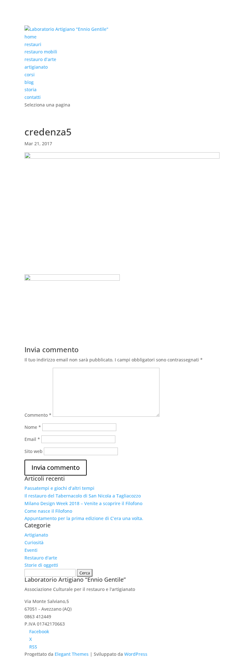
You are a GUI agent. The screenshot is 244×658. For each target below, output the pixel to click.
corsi (29, 75)
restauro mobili (40, 52)
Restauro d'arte (40, 558)
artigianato (36, 67)
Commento (37, 415)
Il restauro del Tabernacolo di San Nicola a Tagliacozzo (82, 496)
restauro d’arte (40, 59)
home (30, 37)
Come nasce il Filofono (48, 511)
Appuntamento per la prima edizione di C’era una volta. (83, 518)
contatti (32, 97)
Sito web (33, 451)
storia (30, 89)
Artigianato (36, 535)
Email (32, 439)
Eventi (30, 550)
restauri (32, 44)
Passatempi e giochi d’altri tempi (59, 488)
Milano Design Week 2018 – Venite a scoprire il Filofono (83, 503)
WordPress (135, 654)
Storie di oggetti (41, 565)
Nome (32, 427)
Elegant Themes (72, 654)
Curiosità (34, 542)
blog (29, 82)
